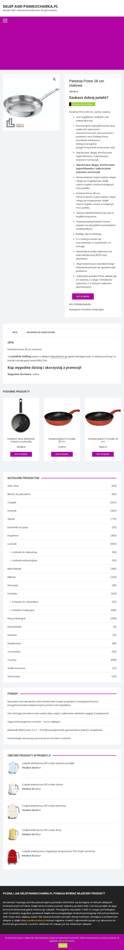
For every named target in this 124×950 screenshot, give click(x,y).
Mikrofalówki (14, 568)
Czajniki (12, 502)
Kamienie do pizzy (18, 527)
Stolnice (12, 635)
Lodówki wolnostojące (24, 560)
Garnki (11, 519)
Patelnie (12, 593)
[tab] (15, 332)
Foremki (12, 510)
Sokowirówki (14, 626)
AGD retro (13, 485)
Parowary (13, 585)
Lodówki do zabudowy (24, 552)
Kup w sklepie (83, 296)
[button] (54, 79)
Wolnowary (14, 676)
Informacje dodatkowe (41, 332)
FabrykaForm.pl (58, 356)
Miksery (12, 577)
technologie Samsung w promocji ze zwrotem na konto (39, 738)
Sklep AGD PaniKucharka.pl (30, 6)
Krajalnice (13, 535)
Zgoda (63, 945)
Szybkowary (14, 643)
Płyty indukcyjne (17, 618)
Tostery (12, 659)
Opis (14, 332)
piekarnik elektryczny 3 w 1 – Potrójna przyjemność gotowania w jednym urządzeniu (55, 730)
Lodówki (12, 543)
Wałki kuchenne (16, 668)
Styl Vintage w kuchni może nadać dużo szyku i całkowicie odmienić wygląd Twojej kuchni (58, 713)
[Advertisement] (62, 47)
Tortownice (14, 651)
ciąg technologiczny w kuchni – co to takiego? (34, 721)
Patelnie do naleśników (25, 601)
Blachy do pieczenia (19, 494)
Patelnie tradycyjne (93, 309)
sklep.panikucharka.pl (33, 920)
